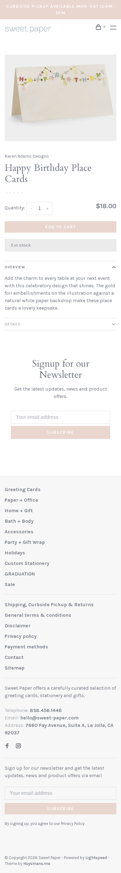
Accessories (19, 532)
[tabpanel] (60, 98)
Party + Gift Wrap (25, 542)
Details (12, 324)
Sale (10, 584)
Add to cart (60, 227)
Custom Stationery (27, 563)
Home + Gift (19, 510)
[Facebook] (7, 746)
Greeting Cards (23, 489)
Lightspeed (96, 857)
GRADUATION (20, 574)
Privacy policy (21, 636)
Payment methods (26, 647)
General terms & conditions (38, 615)
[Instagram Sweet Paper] (18, 746)
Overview (15, 267)
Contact (14, 657)
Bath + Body (19, 521)
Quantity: (15, 208)
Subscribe (60, 432)
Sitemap (15, 668)
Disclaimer (17, 626)
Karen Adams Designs (27, 156)
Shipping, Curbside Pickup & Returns (49, 604)
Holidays (15, 553)
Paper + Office (21, 500)
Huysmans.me (36, 863)
